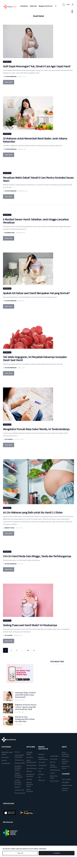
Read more (8, 82)
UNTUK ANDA (30, 747)
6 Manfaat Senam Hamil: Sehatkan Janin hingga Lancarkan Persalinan (36, 221)
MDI (39, 777)
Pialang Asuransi (55, 770)
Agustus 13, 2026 (19, 700)
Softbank (41, 774)
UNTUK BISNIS (6, 747)
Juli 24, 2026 (18, 724)
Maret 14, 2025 (22, 76)
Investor (40, 768)
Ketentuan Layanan (65, 789)
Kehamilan (7, 61)
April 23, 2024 (21, 367)
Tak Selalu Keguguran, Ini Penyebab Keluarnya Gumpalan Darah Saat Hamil (35, 358)
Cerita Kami (41, 762)
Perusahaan (5, 757)
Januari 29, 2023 (18, 635)
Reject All (20, 853)
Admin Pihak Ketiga (53, 777)
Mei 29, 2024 (21, 300)
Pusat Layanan (66, 779)
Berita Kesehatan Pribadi (65, 761)
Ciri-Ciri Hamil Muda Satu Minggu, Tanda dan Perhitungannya (37, 556)
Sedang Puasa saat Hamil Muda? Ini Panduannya (30, 625)
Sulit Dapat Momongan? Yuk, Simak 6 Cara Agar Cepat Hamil (36, 66)
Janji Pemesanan (31, 768)
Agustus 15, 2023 (18, 439)
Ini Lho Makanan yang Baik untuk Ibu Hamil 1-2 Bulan (33, 512)
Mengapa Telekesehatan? (43, 758)
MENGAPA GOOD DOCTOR (43, 748)
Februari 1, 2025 (22, 149)
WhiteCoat (41, 780)
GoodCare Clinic (19, 790)
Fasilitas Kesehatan (53, 766)
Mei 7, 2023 (20, 564)
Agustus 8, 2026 (19, 712)
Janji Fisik (29, 779)
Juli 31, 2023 (19, 528)
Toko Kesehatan (31, 765)
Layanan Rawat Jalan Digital (19, 756)
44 (28, 649)
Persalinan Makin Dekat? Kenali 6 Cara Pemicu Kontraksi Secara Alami (38, 179)
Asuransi (4, 760)
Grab (39, 771)
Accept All (57, 853)
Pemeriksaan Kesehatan (30, 775)
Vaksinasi (29, 771)
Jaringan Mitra (6, 763)
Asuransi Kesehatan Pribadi (29, 784)
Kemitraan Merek (20, 793)
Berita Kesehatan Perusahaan (65, 754)
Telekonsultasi (19, 760)
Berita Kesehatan (29, 790)
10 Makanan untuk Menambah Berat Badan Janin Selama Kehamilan (35, 140)
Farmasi (52, 773)
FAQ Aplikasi (65, 782)
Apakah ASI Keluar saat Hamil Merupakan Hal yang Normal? (36, 293)
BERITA (64, 747)
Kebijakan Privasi (67, 785)
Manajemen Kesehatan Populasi (18, 768)
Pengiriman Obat (20, 763)
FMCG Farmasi (54, 781)
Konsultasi (29, 757)
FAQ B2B (17, 787)
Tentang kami (42, 765)
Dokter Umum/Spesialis (31, 761)
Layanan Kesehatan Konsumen (18, 782)
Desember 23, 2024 (22, 191)
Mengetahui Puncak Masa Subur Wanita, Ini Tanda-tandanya (36, 429)
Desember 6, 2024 (20, 232)
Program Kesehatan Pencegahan (18, 775)
